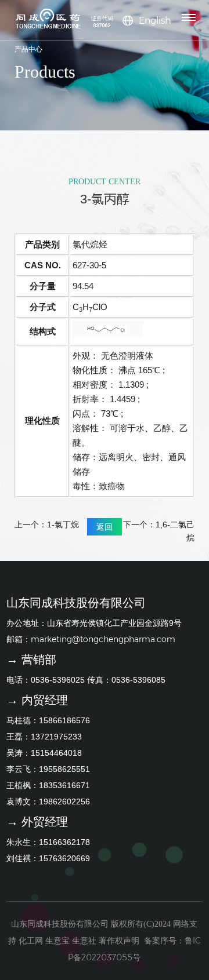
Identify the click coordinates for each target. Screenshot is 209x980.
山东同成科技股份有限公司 (60, 924)
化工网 (31, 940)
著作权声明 (119, 940)
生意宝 (57, 940)
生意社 (84, 940)
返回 (104, 526)
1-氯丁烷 (63, 524)
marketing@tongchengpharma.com (103, 639)
